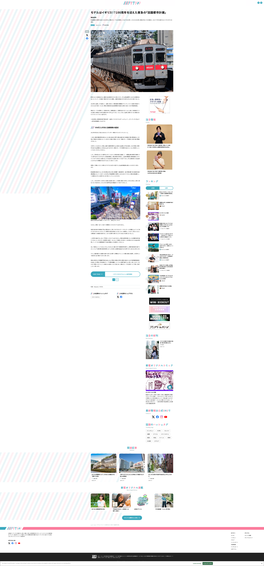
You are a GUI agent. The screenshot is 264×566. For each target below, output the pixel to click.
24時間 (152, 188)
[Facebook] (157, 417)
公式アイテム (233, 549)
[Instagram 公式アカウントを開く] (16, 543)
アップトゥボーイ (234, 547)
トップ (92, 524)
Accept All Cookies (207, 563)
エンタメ (232, 535)
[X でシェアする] (87, 35)
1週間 (166, 188)
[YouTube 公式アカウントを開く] (19, 543)
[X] (153, 417)
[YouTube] (165, 417)
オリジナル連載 (248, 535)
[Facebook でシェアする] (87, 38)
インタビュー (233, 537)
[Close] (261, 563)
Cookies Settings (197, 563)
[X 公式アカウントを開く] (9, 543)
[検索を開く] (258, 2)
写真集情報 (233, 544)
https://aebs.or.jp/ (116, 557)
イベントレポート (234, 542)
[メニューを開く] (261, 2)
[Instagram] (161, 417)
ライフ (92, 25)
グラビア (233, 540)
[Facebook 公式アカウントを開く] (12, 543)
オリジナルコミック (249, 537)
